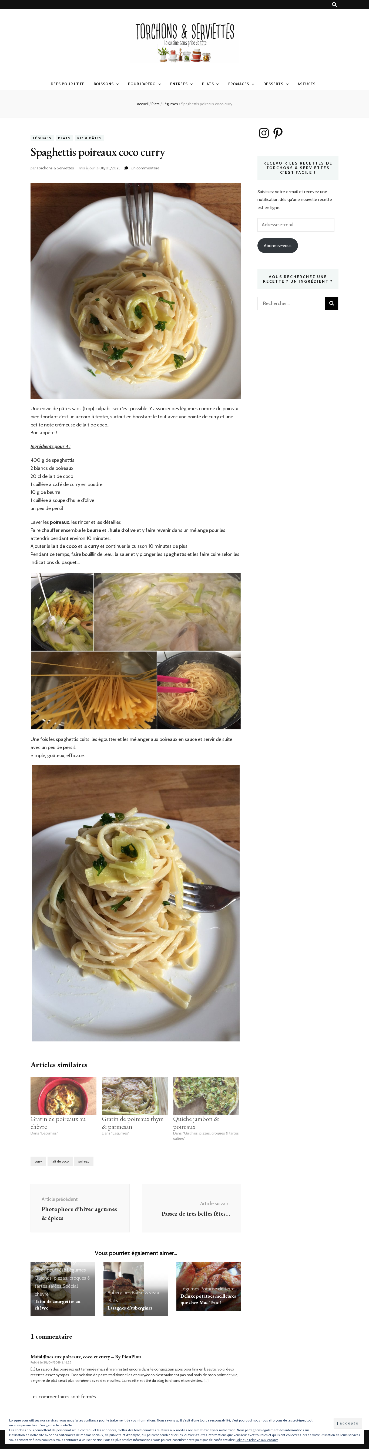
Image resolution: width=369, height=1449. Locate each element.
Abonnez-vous (277, 245)
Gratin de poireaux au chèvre (58, 1123)
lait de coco (60, 1161)
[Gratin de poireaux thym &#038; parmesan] (135, 1096)
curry (38, 1161)
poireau (83, 1161)
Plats (208, 84)
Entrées (179, 84)
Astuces (307, 84)
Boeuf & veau (145, 1293)
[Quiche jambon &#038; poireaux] (206, 1096)
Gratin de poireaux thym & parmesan (133, 1123)
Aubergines (119, 1293)
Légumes (42, 138)
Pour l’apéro (142, 84)
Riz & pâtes (89, 138)
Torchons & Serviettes (55, 168)
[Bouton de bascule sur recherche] (334, 4)
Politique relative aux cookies (257, 1440)
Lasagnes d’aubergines (130, 1308)
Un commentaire (145, 168)
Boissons (104, 84)
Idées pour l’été (67, 84)
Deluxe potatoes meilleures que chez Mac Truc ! (208, 1299)
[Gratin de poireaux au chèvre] (63, 1096)
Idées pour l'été (50, 1270)
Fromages (238, 84)
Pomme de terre (217, 1289)
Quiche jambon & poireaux (196, 1123)
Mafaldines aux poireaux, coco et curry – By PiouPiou (86, 1357)
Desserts (273, 84)
